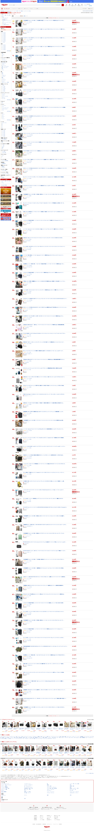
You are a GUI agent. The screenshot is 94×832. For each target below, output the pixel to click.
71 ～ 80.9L (3, 89)
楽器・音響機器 (82, 737)
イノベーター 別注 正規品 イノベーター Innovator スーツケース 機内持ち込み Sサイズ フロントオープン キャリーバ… (43, 255)
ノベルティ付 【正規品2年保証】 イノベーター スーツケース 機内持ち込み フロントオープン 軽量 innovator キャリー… (43, 55)
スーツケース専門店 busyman (27, 162)
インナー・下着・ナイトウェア (23, 736)
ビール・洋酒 (59, 736)
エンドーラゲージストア (27, 579)
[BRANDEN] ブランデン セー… (16, 752)
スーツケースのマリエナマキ (27, 301)
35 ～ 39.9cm (4, 33)
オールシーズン (4, 122)
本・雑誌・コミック (35, 738)
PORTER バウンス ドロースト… (49, 728)
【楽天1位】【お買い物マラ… (16, 728)
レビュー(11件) (29, 569)
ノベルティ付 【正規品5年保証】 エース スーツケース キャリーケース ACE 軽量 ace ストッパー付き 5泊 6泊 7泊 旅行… (43, 602)
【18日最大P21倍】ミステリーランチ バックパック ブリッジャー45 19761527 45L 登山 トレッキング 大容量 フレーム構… (44, 481)
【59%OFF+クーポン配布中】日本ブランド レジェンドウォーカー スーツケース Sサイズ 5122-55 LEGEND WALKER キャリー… (45, 298)
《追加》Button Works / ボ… (55, 767)
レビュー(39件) (29, 465)
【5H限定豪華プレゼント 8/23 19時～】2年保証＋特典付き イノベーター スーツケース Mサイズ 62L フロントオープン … (43, 194)
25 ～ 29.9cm (4, 29)
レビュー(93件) (29, 282)
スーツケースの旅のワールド (27, 49)
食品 (41, 736)
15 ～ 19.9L (3, 136)
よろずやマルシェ (26, 440)
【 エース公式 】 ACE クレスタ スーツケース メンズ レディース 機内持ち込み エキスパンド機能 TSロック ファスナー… (43, 289)
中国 (2, 53)
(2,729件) (45, 731)
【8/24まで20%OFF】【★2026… (4, 767)
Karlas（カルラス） (26, 127)
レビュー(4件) (29, 639)
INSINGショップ (26, 388)
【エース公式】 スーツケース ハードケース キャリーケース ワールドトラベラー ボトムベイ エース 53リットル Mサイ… (43, 637)
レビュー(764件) (29, 56)
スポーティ (3, 97)
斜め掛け (3, 177)
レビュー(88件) (29, 195)
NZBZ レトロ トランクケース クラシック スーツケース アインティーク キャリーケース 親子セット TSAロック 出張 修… (43, 672)
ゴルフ (30, 738)
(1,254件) (51, 755)
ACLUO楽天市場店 (26, 327)
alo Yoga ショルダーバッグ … (89, 767)
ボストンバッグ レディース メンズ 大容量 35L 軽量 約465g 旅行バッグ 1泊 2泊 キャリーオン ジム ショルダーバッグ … (43, 350)
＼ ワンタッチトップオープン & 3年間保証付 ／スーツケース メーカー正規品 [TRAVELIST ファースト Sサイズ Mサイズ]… (44, 463)
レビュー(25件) (29, 604)
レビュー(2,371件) (29, 308)
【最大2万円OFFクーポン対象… (21, 752)
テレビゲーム (91, 737)
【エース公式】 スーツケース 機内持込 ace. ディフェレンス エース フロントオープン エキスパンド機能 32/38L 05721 (43, 498)
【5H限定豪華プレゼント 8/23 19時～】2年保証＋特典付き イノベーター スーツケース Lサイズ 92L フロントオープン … (43, 620)
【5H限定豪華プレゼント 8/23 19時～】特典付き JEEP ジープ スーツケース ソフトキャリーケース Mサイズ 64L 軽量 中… (44, 515)
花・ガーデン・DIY (72, 737)
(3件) (78, 731)
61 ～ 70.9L (3, 86)
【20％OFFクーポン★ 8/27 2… (50, 752)
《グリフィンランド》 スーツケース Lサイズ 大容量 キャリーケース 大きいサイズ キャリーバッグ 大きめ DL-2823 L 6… (43, 142)
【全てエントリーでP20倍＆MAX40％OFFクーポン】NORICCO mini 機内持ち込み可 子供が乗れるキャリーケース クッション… (45, 307)
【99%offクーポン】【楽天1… (61, 752)
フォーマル (3, 98)
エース (3, 106)
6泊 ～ (3, 148)
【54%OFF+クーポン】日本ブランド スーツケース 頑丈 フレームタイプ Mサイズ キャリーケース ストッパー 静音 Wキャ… (44, 29)
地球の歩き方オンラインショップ (28, 395)
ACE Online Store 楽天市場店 (27, 249)
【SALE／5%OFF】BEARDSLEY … (21, 767)
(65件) (17, 731)
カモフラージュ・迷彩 (5, 82)
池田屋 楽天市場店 (26, 204)
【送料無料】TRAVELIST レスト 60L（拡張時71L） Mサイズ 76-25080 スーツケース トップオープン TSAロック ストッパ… (44, 689)
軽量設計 (3, 166)
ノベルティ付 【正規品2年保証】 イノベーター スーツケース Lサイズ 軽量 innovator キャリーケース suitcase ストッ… (43, 628)
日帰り (3, 147)
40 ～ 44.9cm (4, 32)
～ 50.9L (3, 85)
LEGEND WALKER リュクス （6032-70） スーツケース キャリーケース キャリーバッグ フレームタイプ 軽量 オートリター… (44, 550)
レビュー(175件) (29, 456)
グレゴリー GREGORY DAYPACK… (78, 767)
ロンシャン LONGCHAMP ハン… (78, 728)
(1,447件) (85, 755)
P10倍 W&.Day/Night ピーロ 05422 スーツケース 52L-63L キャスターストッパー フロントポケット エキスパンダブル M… (44, 394)
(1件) (11, 731)
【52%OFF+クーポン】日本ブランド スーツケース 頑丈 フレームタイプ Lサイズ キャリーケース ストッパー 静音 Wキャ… (44, 37)
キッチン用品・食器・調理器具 (33, 737)
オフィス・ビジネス (5, 96)
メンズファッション (12, 736)
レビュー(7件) (29, 352)
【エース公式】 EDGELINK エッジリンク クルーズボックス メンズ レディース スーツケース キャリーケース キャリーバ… (44, 246)
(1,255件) (68, 731)
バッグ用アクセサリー (5, 24)
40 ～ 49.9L (3, 132)
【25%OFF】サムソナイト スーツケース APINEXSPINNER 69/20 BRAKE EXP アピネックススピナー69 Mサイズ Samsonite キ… (45, 507)
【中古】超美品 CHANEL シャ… (21, 728)
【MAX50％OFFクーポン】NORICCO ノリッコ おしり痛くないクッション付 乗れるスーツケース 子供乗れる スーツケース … (44, 81)
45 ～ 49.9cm (4, 49)
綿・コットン (4, 65)
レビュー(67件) (29, 291)
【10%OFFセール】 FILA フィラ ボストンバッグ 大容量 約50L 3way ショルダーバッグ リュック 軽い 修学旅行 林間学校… (44, 185)
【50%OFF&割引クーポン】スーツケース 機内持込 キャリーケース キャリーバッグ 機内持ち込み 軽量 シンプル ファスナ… (44, 150)
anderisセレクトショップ (27, 414)
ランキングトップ (14, 8)
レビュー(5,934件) (29, 300)
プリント (3, 78)
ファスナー (3, 58)
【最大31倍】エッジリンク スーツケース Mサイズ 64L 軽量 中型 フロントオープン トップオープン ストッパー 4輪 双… (43, 663)
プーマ (3, 110)
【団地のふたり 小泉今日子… (83, 767)
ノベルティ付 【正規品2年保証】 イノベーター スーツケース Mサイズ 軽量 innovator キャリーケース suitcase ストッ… (43, 98)
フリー (3, 155)
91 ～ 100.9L (4, 88)
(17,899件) (74, 731)
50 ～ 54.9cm (4, 37)
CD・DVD (2, 738)
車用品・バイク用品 (7, 738)
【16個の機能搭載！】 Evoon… (10, 728)
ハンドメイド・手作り (5, 173)
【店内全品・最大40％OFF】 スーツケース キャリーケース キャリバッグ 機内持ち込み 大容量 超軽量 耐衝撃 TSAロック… (44, 359)
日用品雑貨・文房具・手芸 (22, 737)
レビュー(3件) (29, 595)
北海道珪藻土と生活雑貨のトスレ (28, 353)
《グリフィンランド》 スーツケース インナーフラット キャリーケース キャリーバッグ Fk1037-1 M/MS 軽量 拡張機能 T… (44, 133)
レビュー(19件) (29, 578)
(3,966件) (79, 755)
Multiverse (25, 475)
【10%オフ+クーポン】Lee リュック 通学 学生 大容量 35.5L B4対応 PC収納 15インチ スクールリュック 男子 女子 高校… (43, 385)
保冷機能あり (4, 163)
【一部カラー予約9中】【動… (44, 752)
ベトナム (3, 54)
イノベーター (4, 105)
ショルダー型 (4, 152)
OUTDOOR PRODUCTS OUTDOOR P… (61, 767)
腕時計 (39, 736)
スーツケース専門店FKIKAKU (27, 136)
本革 (2, 68)
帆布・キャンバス (4, 67)
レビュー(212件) (29, 430)
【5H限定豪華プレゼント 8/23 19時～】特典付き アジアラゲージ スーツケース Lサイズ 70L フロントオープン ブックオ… (44, 533)
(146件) (6, 731)
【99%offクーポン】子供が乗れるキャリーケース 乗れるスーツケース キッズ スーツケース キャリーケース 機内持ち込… (44, 594)
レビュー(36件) (29, 178)
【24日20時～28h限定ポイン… (83, 728)
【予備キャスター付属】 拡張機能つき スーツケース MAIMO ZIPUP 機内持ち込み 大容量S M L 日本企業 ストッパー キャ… (44, 281)
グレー (3, 115)
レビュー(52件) (29, 343)
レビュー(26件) (29, 213)
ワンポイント (4, 75)
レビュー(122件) (29, 621)
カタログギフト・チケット (51, 738)
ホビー (87, 737)
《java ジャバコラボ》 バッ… (33, 752)
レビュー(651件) (29, 126)
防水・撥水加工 (4, 139)
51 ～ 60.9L (3, 87)
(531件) (62, 755)
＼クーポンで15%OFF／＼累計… (4, 752)
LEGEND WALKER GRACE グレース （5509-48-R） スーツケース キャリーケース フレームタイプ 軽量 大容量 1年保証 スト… (45, 698)
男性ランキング (20, 8)
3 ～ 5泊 (3, 144)
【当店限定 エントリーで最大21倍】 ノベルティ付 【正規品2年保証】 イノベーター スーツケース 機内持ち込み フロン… (44, 263)
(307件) (28, 755)
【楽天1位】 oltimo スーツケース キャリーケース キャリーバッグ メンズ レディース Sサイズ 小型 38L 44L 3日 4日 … (43, 237)
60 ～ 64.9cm (4, 47)
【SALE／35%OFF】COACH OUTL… (55, 753)
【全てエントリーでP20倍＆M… (32, 728)
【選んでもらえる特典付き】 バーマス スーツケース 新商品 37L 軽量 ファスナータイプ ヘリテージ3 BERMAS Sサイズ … (44, 211)
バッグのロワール (26, 214)
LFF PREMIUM (26, 171)
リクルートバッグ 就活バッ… (83, 752)
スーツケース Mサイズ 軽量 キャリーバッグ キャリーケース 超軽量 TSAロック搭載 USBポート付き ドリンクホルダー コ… (44, 159)
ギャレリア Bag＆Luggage (27, 58)
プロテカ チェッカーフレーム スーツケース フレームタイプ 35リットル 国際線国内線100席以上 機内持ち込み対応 (42, 368)
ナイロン (3, 64)
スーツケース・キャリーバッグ (6, 21)
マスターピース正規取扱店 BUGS (28, 665)
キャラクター (4, 79)
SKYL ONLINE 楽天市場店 (27, 240)
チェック (3, 81)
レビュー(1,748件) (29, 30)
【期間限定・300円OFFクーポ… (66, 752)
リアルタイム (31, 8)
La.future (25, 84)
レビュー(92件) (29, 239)
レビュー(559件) (29, 74)
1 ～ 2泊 (3, 146)
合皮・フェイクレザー (5, 66)
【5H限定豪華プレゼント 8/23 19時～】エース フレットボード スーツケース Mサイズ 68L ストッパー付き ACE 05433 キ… (44, 707)
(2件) (39, 755)
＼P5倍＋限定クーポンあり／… (49, 767)
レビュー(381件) (29, 82)
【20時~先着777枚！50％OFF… (66, 728)
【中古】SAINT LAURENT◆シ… (38, 728)
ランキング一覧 (3, 185)
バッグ (3, 182)
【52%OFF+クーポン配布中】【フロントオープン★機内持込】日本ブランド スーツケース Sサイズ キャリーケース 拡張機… (44, 107)
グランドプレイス (26, 508)
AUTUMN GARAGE (26, 482)
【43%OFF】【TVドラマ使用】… (72, 767)
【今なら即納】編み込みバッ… (10, 752)
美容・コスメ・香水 (57, 737)
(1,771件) (6, 755)
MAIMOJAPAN (26, 284)
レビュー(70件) (29, 256)
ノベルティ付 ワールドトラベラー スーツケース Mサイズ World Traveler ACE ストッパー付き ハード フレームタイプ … (43, 489)
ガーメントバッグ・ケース (6, 22)
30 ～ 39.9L (3, 130)
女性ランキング (26, 8)
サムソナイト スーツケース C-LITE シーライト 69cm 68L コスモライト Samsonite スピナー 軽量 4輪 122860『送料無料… (43, 176)
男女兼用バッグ (4, 19)
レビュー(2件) (29, 656)
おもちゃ (77, 737)
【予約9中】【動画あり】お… (27, 752)
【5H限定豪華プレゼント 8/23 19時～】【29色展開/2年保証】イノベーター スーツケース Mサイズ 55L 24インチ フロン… (43, 72)
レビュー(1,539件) (29, 169)
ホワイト (3, 116)
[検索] (63, 5)
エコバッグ (4, 23)
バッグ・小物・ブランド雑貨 (6, 15)
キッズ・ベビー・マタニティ (24, 738)
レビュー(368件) (29, 100)
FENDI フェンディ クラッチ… (55, 728)
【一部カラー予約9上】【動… (72, 752)
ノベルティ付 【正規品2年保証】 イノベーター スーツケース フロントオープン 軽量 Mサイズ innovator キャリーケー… (43, 220)
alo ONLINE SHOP (26, 543)
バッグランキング (16, 12)
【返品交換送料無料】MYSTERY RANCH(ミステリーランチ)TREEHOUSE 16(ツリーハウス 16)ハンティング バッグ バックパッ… (45, 646)
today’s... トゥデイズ (26, 466)
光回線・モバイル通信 (5, 737)
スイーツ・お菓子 (46, 736)
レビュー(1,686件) (29, 39)
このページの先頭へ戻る (90, 773)
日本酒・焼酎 (64, 736)
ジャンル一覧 (84, 8)
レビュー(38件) (29, 439)
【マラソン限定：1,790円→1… (4, 728)
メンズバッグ (4, 18)
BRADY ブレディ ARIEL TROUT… (61, 728)
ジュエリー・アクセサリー (32, 736)
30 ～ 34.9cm (4, 36)
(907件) (11, 755)
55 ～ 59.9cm (4, 39)
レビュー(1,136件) (29, 65)
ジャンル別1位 (36, 8)
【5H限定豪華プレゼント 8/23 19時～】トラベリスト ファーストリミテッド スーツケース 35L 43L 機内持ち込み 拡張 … (43, 420)
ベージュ (3, 118)
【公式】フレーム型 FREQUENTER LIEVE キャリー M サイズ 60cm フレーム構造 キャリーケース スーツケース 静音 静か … (44, 576)
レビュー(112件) (29, 317)
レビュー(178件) (29, 117)
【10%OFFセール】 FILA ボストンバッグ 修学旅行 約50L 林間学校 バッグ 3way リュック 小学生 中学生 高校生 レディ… (44, 124)
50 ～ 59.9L (3, 131)
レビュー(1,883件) (29, 326)
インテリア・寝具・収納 (14, 737)
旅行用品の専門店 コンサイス (27, 692)
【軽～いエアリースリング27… (38, 767)
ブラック (3, 114)
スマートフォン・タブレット (71, 736)
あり (2, 102)
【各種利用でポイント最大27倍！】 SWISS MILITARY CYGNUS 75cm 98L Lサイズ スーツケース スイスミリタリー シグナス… (45, 524)
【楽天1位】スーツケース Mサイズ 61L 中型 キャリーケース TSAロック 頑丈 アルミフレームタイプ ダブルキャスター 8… (44, 376)
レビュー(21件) (29, 404)
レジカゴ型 (3, 151)
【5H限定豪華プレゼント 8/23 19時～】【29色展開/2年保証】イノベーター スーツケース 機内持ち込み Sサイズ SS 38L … (43, 20)
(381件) (34, 731)
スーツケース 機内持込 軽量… (72, 728)
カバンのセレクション (27, 23)
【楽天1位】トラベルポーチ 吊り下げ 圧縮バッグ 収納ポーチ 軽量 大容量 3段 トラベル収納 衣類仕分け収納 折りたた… (43, 402)
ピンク (3, 117)
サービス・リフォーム (43, 738)
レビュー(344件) (29, 152)
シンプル (3, 95)
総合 (2, 14)
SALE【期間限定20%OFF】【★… (10, 767)
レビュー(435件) (29, 187)
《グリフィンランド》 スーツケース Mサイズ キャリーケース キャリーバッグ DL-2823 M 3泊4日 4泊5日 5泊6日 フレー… (43, 63)
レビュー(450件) (29, 378)
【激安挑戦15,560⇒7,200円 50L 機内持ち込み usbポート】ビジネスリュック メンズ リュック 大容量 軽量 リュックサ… (43, 411)
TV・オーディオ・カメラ (88, 736)
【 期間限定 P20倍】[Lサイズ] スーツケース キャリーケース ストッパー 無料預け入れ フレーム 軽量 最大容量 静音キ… (43, 585)
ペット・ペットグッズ (15, 738)
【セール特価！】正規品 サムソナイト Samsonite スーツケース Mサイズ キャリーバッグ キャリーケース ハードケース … (44, 472)
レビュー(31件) (29, 413)
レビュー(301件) (29, 265)
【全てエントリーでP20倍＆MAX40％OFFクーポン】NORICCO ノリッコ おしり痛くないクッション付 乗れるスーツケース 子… (45, 168)
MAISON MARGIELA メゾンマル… (27, 729)
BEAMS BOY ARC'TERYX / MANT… (16, 767)
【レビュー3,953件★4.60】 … (78, 752)
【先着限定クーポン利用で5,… (44, 728)
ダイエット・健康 (41, 737)
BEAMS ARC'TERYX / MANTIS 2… (33, 767)
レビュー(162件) (29, 630)
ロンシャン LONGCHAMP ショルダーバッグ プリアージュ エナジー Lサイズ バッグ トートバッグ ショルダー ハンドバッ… (44, 446)
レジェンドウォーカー (5, 107)
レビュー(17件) (29, 534)
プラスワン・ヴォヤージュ (27, 588)
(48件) (73, 755)
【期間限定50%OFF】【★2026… (38, 752)
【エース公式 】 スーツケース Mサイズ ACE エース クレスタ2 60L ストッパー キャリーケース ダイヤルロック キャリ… (43, 611)
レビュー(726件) (29, 143)
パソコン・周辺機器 (80, 736)
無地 (2, 72)
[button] (69, 5)
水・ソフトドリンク (52, 736)
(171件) (45, 755)
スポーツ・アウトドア (64, 737)
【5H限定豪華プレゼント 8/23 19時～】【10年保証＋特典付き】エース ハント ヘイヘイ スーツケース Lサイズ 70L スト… (44, 559)
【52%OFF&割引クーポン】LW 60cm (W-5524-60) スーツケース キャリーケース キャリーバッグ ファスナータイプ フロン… (44, 333)
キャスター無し (4, 170)
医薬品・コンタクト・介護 (49, 737)
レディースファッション (4, 736)
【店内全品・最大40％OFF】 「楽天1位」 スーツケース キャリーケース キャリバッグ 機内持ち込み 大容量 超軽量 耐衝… (44, 324)
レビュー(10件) (29, 230)
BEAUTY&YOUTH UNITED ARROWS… (27, 767)
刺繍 (2, 77)
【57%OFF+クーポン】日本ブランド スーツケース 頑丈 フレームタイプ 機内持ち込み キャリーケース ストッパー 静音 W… (44, 46)
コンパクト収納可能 (5, 160)
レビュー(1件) (29, 91)
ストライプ (3, 76)
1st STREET (25, 449)
